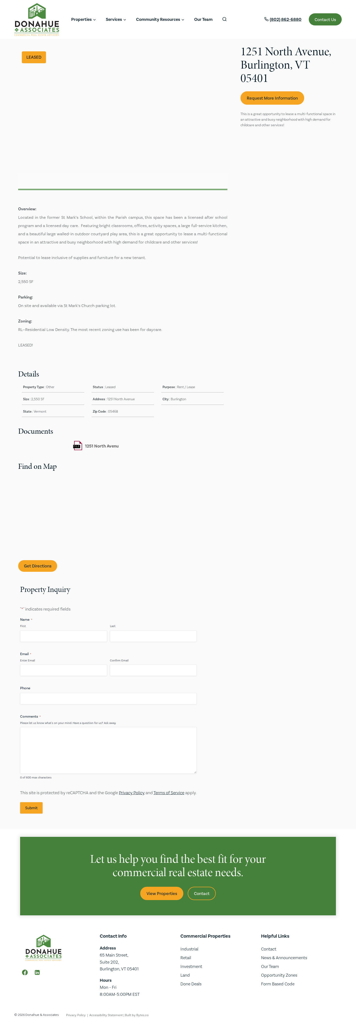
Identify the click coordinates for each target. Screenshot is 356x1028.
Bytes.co (142, 1015)
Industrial (189, 948)
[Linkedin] (37, 972)
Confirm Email (119, 660)
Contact (268, 948)
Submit (31, 808)
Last (113, 626)
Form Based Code (277, 983)
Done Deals (190, 983)
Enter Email (27, 660)
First (23, 626)
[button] (223, 49)
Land (185, 975)
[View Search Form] (224, 19)
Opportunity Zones (279, 975)
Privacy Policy (132, 792)
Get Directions (37, 566)
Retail (185, 957)
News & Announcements (284, 957)
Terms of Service (169, 792)
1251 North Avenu (102, 446)
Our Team (203, 19)
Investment (191, 966)
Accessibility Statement (106, 1015)
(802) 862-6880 (286, 19)
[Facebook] (25, 972)
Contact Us (325, 19)
